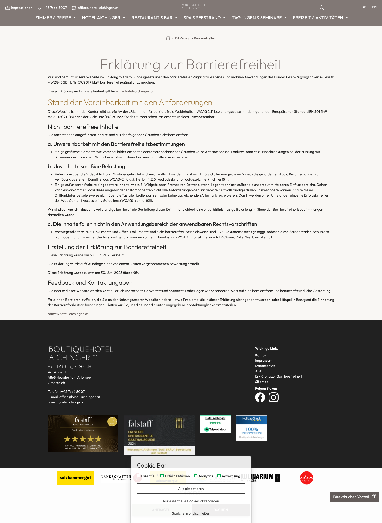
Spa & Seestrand (202, 17)
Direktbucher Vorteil (351, 496)
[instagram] (275, 397)
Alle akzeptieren (191, 488)
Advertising (231, 476)
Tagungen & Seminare (257, 17)
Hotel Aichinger (101, 17)
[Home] (168, 38)
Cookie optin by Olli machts (233, 521)
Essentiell (148, 476)
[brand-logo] (193, 6)
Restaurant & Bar (152, 17)
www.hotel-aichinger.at (135, 91)
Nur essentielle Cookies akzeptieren (191, 501)
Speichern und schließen (191, 513)
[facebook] (262, 397)
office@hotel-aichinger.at (68, 313)
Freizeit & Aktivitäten (318, 17)
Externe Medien (177, 476)
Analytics (206, 476)
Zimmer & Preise (53, 17)
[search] (322, 7)
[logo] (81, 353)
